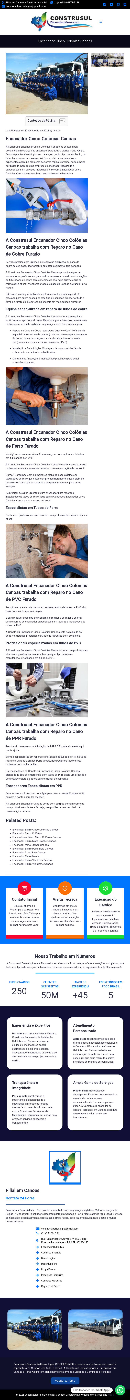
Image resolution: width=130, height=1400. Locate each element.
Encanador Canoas (31, 803)
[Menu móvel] (100, 21)
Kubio (111, 1394)
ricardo (57, 130)
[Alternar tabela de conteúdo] (60, 121)
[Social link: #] (104, 4)
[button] (120, 1390)
